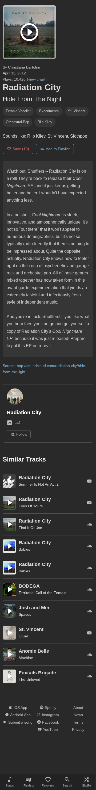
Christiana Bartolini (24, 67)
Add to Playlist (58, 149)
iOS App (20, 707)
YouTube (50, 729)
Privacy (78, 729)
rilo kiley (45, 122)
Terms (78, 722)
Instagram (50, 715)
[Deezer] (17, 423)
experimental (49, 111)
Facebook (50, 722)
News (78, 715)
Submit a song (20, 722)
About (78, 707)
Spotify (50, 707)
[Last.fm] (9, 423)
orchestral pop (17, 122)
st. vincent (76, 111)
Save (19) (21, 149)
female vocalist (18, 111)
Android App (20, 715)
